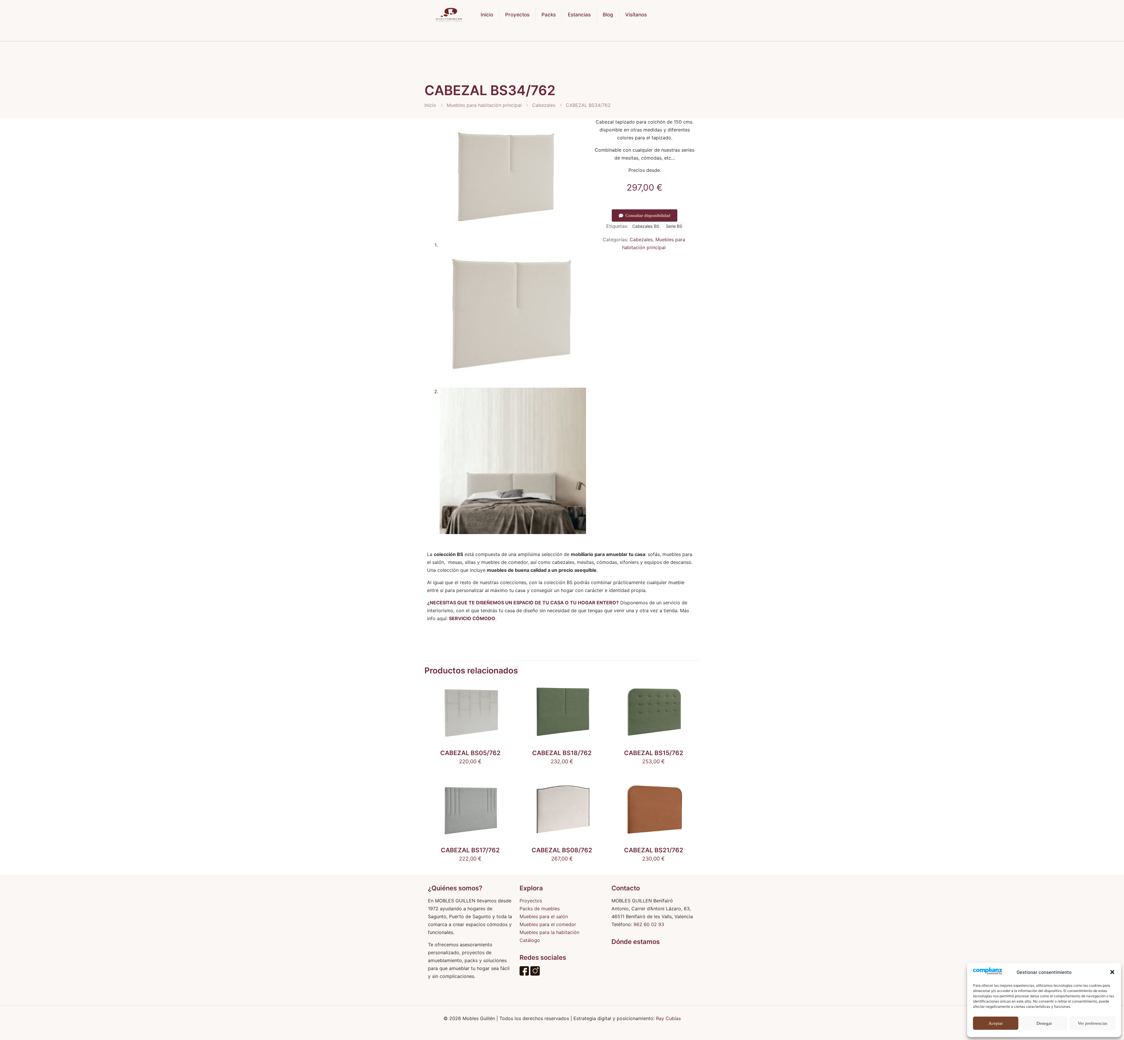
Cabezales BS (645, 226)
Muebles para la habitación (549, 932)
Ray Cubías (668, 1018)
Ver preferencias (1092, 1023)
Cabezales (543, 105)
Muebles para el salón (544, 916)
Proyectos (531, 901)
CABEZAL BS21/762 (653, 850)
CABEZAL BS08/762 (562, 850)
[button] (1112, 972)
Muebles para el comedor (548, 924)
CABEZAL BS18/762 (562, 753)
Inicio (430, 105)
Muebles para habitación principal (484, 105)
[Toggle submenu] (517, 35)
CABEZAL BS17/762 (470, 850)
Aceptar (995, 1023)
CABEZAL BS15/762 (653, 753)
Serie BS (674, 226)
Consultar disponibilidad (648, 215)
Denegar (1044, 1023)
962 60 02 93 (648, 924)
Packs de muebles (540, 908)
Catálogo (530, 940)
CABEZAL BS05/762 (470, 753)
